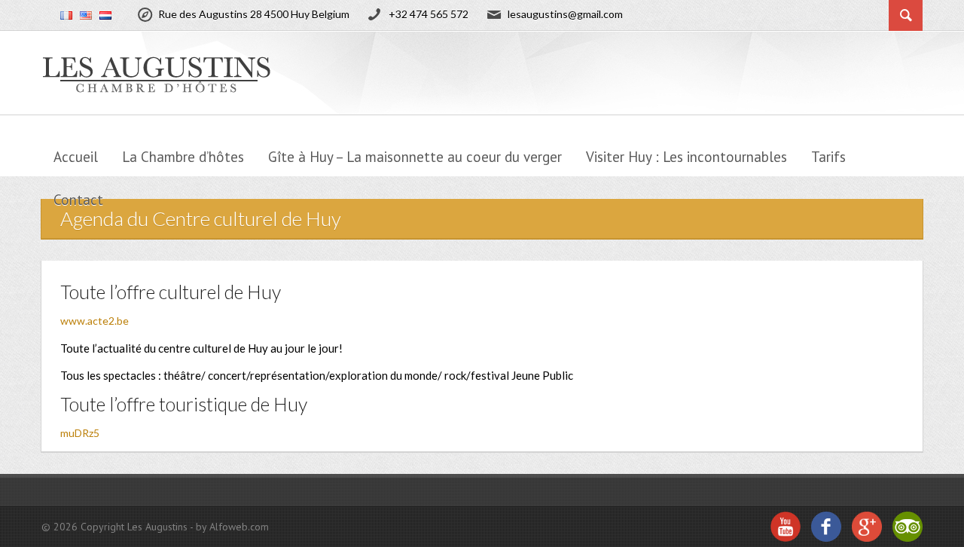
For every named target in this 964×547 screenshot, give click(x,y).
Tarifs (828, 157)
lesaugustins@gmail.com (565, 14)
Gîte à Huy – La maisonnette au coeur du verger (415, 157)
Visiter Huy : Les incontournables (686, 157)
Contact (78, 200)
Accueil (75, 157)
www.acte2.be (94, 320)
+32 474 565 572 (428, 14)
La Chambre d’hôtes (183, 157)
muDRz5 (79, 432)
